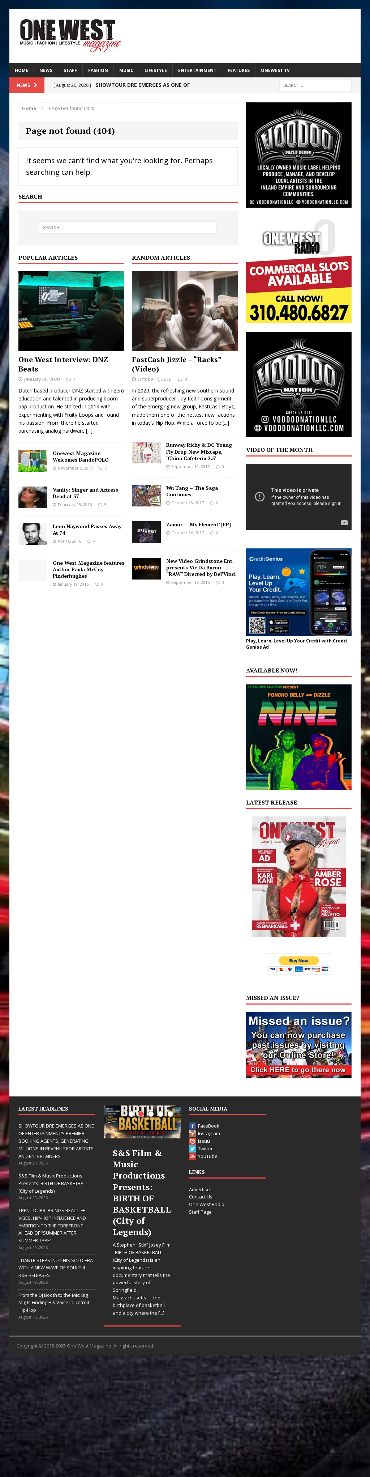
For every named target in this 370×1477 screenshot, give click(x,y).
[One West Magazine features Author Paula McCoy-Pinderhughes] (32, 576)
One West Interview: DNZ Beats (63, 364)
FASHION (98, 70)
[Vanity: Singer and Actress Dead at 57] (32, 503)
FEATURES (239, 70)
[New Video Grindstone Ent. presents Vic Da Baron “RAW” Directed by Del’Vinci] (146, 575)
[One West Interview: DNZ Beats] (71, 346)
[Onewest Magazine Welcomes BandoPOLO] (32, 467)
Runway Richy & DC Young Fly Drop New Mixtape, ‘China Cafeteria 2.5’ (199, 451)
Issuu (204, 1141)
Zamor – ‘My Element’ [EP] (198, 524)
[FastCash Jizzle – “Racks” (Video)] (185, 346)
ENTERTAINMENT (197, 70)
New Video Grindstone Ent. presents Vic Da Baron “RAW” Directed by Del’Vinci (201, 567)
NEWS (45, 70)
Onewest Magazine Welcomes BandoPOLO (81, 456)
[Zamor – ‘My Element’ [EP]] (146, 538)
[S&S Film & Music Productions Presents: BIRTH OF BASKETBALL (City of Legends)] (142, 1121)
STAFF (70, 70)
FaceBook (208, 1125)
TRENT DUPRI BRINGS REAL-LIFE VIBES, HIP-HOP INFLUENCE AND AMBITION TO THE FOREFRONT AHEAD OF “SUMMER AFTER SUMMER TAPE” (52, 1225)
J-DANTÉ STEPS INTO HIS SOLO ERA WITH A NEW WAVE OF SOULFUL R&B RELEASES (55, 1268)
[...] (89, 430)
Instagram (209, 1133)
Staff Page (200, 1212)
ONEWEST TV (275, 70)
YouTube (208, 1156)
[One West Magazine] (185, 36)
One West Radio (206, 1204)
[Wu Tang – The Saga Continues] (146, 501)
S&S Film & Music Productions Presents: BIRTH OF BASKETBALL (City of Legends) (53, 1183)
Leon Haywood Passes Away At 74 (87, 529)
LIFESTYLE (156, 70)
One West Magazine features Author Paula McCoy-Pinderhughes (88, 569)
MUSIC (126, 70)
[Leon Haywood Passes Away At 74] (32, 540)
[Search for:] (315, 84)
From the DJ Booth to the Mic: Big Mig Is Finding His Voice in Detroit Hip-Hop (53, 1302)
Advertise (199, 1189)
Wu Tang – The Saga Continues (192, 491)
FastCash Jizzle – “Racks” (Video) (176, 364)
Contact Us (200, 1196)
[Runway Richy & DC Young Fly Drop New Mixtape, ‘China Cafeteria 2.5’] (146, 459)
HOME (21, 70)
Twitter (205, 1148)
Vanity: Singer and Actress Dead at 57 (85, 493)
